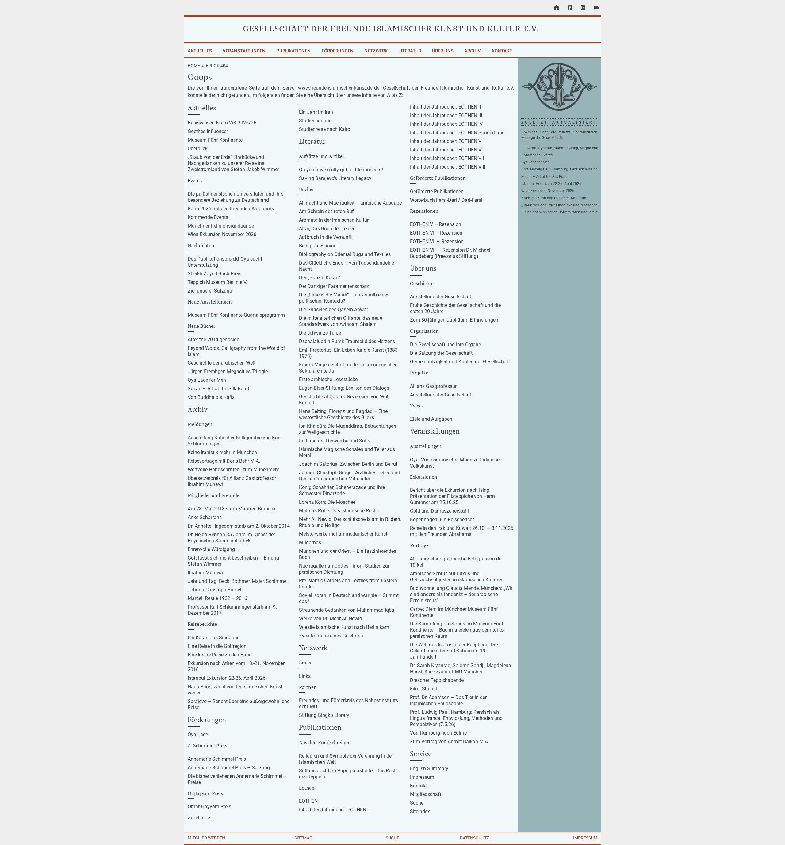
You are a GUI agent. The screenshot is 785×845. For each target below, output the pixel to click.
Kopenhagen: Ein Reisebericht (442, 519)
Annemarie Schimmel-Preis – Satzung (229, 767)
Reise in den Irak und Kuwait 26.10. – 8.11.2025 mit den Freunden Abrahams (461, 531)
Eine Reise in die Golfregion (217, 646)
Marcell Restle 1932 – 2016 (217, 598)
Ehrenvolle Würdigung (211, 549)
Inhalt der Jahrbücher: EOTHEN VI (446, 150)
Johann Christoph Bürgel (214, 590)
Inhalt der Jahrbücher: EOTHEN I (334, 809)
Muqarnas (310, 542)
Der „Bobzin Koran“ (319, 278)
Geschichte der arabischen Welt (221, 363)
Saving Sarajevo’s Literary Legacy (335, 178)
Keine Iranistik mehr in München (222, 452)
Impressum (422, 777)
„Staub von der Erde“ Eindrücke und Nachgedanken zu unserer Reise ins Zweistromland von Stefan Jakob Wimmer (233, 163)
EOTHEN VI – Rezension (436, 233)
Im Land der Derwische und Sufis (334, 441)
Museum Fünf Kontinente (215, 140)
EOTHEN (308, 801)
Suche (416, 803)
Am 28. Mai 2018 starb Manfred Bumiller (232, 509)
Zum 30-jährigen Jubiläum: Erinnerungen (454, 320)
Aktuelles (200, 51)
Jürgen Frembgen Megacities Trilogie (228, 371)
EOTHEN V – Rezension (435, 224)
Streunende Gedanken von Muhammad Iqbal (347, 610)
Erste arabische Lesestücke (328, 379)
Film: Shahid (423, 689)
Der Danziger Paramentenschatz (334, 286)
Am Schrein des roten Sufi (327, 211)
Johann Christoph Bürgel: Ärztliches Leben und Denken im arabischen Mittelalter (349, 476)
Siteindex (420, 811)
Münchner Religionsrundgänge (221, 226)
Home (194, 65)
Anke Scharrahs (205, 517)
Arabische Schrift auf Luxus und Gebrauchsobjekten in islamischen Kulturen (457, 577)
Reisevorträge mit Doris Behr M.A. (224, 461)
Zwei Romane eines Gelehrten (331, 636)
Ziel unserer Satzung (210, 291)
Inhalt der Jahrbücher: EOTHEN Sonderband (457, 133)
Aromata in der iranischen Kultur (334, 220)
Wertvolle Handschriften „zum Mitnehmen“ (233, 469)
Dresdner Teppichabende (437, 680)
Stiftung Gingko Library (324, 715)
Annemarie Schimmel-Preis (217, 759)
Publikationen (293, 51)
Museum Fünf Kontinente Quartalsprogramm (236, 315)
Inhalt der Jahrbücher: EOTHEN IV (446, 124)
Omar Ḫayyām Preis (209, 806)
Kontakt (502, 51)
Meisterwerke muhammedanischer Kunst (343, 534)
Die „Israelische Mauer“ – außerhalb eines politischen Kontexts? (344, 298)
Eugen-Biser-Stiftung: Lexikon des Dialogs (344, 388)
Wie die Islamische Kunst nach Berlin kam (344, 627)
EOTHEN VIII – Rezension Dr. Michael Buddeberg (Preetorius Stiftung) (450, 253)
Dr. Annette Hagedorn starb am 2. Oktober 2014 (239, 526)
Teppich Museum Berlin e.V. (217, 282)
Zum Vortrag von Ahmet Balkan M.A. (449, 741)
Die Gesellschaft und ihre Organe (445, 344)
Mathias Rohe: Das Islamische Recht (338, 511)
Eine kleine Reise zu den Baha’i (221, 655)
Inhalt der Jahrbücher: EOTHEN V (445, 141)
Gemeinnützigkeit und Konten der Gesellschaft (460, 362)
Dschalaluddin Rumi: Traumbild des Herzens (347, 341)
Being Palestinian (318, 246)
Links (305, 676)
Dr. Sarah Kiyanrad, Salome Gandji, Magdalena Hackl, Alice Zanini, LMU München (460, 669)
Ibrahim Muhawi (205, 572)
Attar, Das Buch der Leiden (327, 228)
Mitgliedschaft (425, 794)
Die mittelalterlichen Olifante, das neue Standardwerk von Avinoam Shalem (340, 321)
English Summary (429, 768)
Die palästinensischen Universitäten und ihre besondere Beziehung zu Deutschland (235, 197)
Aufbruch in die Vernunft (325, 237)
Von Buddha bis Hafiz (211, 397)
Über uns (443, 51)
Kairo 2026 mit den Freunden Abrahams (231, 209)
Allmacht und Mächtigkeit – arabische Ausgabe (350, 203)
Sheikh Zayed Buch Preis (214, 274)
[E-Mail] (596, 7)
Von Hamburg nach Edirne (438, 733)
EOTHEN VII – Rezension (437, 241)
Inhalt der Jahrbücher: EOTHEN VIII (447, 167)
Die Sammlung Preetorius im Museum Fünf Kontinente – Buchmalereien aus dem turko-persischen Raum (457, 630)
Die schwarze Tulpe (320, 333)
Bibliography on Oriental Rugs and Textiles (345, 254)
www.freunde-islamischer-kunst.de (335, 88)
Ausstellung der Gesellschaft (441, 297)
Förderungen (338, 51)
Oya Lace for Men (207, 380)
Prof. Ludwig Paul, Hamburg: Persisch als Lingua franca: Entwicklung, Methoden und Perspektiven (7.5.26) (456, 718)
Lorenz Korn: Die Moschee (327, 502)
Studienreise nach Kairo (324, 129)
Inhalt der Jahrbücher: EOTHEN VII (447, 158)
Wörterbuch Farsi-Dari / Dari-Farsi (446, 200)
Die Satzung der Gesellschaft (441, 353)
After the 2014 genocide (213, 339)
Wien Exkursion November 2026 (222, 234)
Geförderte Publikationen (437, 191)
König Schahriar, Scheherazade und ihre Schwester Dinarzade (342, 490)
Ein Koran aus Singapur (213, 637)
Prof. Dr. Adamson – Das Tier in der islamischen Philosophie (448, 700)
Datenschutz (474, 837)
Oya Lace (198, 734)
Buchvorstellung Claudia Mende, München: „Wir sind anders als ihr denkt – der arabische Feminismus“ (461, 594)
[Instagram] (583, 7)
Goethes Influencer (208, 131)
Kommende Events (208, 217)
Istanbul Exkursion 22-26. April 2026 (227, 678)
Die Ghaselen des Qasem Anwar (333, 309)
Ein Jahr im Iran (316, 112)
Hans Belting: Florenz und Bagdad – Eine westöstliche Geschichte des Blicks (343, 414)
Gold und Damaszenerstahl (439, 511)
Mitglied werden (206, 837)
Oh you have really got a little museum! (341, 170)
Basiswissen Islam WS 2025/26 (222, 123)
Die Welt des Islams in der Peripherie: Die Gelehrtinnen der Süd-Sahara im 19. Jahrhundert (454, 651)
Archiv (472, 51)
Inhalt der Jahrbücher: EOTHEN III (446, 115)
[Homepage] (556, 7)
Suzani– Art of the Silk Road (218, 389)
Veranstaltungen (244, 51)
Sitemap (303, 837)
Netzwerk (376, 51)
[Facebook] (570, 7)
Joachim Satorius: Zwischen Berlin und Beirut (348, 464)
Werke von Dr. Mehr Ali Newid (330, 618)
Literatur (409, 51)
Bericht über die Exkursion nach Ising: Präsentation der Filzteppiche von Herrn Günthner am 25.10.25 (452, 496)
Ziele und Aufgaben (431, 419)
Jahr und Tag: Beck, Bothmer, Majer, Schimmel (238, 581)
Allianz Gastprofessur (433, 386)
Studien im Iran (315, 121)
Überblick (198, 148)
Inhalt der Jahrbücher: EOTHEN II (445, 107)
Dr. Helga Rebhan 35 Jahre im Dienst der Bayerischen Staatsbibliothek (231, 538)
